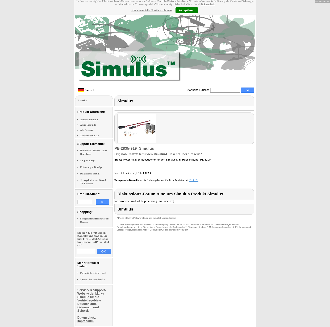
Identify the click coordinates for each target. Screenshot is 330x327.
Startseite (192, 89)
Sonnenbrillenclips (93, 279)
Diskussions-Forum (89, 173)
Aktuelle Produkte (89, 119)
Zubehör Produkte (89, 135)
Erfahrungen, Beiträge (91, 167)
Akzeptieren (186, 10)
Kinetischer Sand (93, 273)
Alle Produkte (87, 130)
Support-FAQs (87, 160)
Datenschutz (208, 4)
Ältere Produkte (88, 125)
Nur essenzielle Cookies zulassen (151, 10)
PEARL (193, 180)
